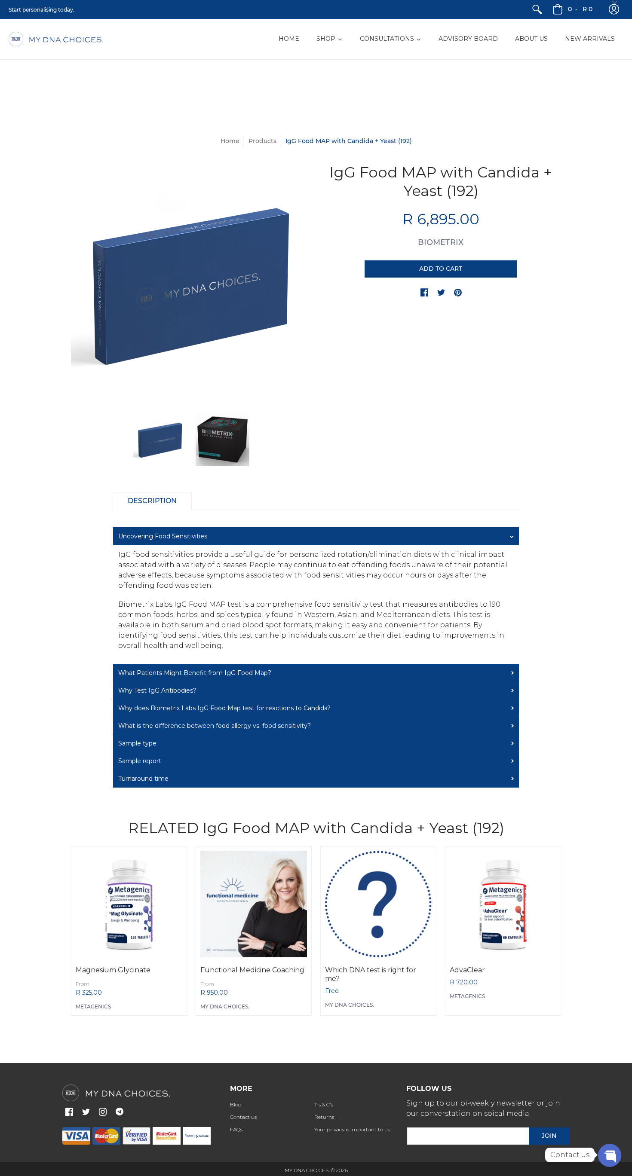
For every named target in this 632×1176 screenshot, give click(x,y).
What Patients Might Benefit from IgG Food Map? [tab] (194, 673)
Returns (324, 1117)
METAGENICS (93, 1006)
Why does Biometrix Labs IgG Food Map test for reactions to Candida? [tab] (224, 708)
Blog (236, 1104)
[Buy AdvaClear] (503, 904)
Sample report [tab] (139, 761)
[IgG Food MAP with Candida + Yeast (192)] (160, 439)
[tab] (152, 501)
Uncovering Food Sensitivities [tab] (162, 536)
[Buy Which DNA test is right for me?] (378, 904)
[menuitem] (537, 9)
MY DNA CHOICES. (224, 1006)
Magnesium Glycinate (113, 970)
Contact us (243, 1117)
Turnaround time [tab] (143, 778)
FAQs (236, 1129)
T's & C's (323, 1104)
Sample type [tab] (137, 743)
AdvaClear (467, 970)
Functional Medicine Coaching (252, 970)
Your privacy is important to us (352, 1129)
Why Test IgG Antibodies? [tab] (157, 690)
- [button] (580, 9)
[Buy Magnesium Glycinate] (129, 904)
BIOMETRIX (440, 242)
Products (262, 141)
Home (230, 141)
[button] (424, 293)
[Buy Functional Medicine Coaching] (253, 904)
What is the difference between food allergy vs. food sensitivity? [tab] (214, 726)
